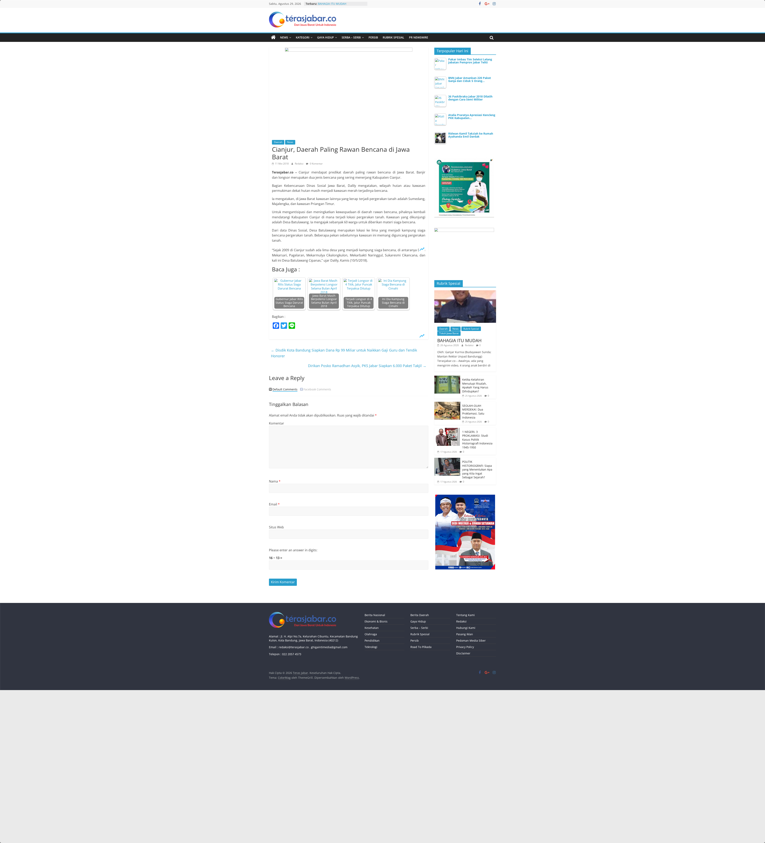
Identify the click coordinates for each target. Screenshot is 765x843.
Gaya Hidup (325, 37)
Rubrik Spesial (393, 37)
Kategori (302, 37)
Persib (373, 37)
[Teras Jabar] (273, 37)
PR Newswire (418, 37)
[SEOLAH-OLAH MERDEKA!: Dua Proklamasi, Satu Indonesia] (447, 404)
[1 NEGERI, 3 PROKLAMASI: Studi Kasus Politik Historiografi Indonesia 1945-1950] (447, 430)
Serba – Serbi (351, 37)
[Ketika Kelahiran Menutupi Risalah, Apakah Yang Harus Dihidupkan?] (447, 378)
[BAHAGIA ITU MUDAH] (465, 292)
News (284, 37)
